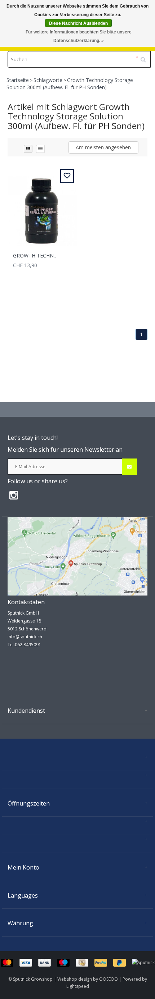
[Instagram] (15, 495)
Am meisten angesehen (103, 147)
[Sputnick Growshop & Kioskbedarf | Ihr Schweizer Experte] (77, 556)
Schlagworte (48, 80)
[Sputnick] (143, 962)
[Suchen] (145, 56)
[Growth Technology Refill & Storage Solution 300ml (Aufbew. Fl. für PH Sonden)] (43, 207)
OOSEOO (108, 979)
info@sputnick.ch (25, 637)
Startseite (17, 80)
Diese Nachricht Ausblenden (78, 23)
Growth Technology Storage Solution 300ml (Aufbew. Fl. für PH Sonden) (69, 84)
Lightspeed (77, 986)
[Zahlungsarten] (66, 962)
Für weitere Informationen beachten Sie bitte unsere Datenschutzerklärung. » (79, 36)
